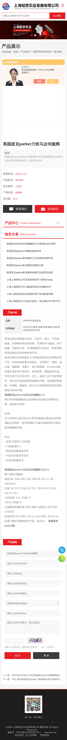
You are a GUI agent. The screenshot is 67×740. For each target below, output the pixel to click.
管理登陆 (44, 735)
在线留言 (52, 208)
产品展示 (25, 51)
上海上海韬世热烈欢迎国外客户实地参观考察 (30, 294)
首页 (15, 51)
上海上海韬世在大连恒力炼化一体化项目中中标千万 (33, 301)
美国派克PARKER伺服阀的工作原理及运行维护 (31, 243)
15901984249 (61, 550)
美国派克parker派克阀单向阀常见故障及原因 (30, 272)
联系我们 (20, 208)
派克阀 (57, 51)
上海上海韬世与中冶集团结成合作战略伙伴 (29, 286)
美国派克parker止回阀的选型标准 (24, 251)
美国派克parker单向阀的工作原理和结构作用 (30, 258)
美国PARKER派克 (42, 51)
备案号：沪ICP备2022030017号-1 (24, 732)
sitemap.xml (50, 732)
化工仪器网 (31, 735)
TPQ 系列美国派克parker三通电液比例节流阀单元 (36, 679)
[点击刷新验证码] (35, 640)
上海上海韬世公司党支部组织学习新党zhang (30, 279)
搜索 (58, 15)
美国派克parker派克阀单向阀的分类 (25, 265)
